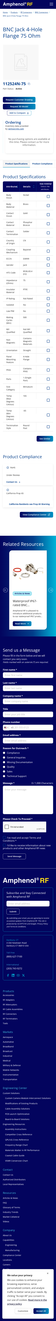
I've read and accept (22, 839)
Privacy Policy (42, 924)
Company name (12, 695)
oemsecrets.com (16, 128)
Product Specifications (16, 163)
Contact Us (11, 482)
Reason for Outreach (15, 748)
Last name (9, 682)
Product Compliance (42, 163)
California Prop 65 (15, 493)
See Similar (44, 438)
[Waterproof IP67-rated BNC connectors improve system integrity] (28, 590)
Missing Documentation (20, 762)
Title (5, 709)
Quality (11, 766)
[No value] (18, 4)
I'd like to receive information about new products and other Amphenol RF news (27, 847)
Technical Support (17, 776)
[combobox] (8, 727)
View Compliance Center (35, 514)
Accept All (41, 1311)
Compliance (13, 752)
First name (9, 669)
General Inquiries (16, 757)
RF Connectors (26, 12)
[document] (28, 1294)
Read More (20, 623)
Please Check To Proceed (17, 819)
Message (8, 783)
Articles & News (22, 593)
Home (5, 12)
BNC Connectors (41, 12)
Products (14, 12)
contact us (33, 142)
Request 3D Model (19, 106)
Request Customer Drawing (19, 99)
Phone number (11, 722)
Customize (23, 1311)
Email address (11, 735)
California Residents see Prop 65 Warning (29, 504)
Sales (9, 771)
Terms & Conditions (18, 926)
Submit (13, 911)
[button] (5, 590)
